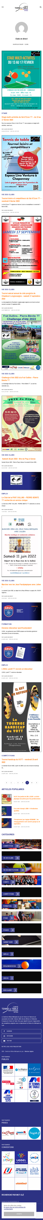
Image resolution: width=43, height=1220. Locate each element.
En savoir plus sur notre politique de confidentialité (14, 1208)
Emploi (5, 493)
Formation (7, 624)
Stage (4, 113)
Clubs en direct (8, 129)
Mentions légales (29, 1051)
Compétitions (8, 755)
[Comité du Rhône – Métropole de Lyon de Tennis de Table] (21, 7)
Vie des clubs (8, 194)
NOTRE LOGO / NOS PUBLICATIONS (11, 1046)
